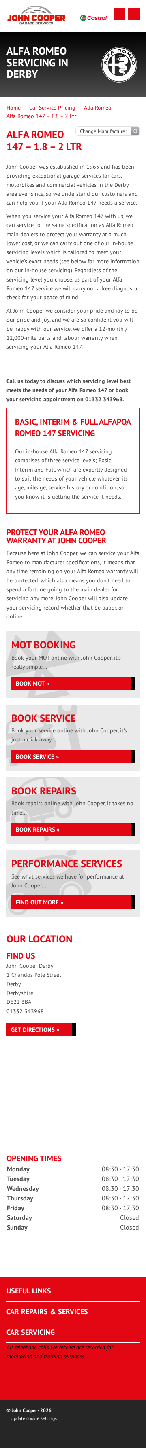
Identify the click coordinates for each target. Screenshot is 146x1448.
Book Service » (37, 756)
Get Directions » (35, 1029)
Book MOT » (32, 683)
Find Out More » (39, 902)
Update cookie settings (34, 1418)
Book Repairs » (38, 829)
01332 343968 (103, 399)
